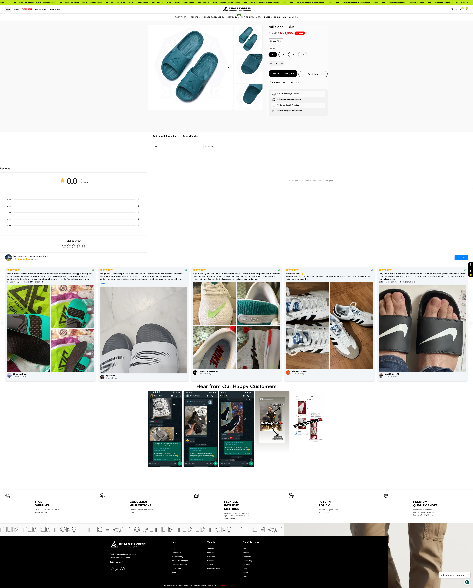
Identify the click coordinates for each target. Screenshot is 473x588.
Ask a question (278, 82)
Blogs (174, 573)
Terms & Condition (179, 565)
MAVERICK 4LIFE (392, 374)
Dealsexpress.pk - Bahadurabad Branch (31, 256)
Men (244, 549)
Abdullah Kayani (299, 371)
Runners (210, 549)
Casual (210, 565)
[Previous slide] (2, 323)
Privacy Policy (177, 557)
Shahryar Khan (20, 374)
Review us (461, 257)
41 (283, 54)
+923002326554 (123, 557)
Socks (245, 577)
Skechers (210, 561)
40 (273, 54)
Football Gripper (213, 569)
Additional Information (165, 136)
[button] (73, 199)
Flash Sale (247, 557)
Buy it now (313, 74)
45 (302, 54)
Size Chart (277, 41)
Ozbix (222, 585)
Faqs (173, 549)
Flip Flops (211, 557)
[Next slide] (471, 323)
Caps (245, 569)
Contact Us (176, 553)
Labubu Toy (247, 561)
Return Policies (190, 136)
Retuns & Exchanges (180, 561)
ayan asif (110, 376)
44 (292, 54)
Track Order (176, 569)
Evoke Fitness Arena (208, 371)
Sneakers (210, 553)
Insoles (245, 573)
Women (246, 553)
